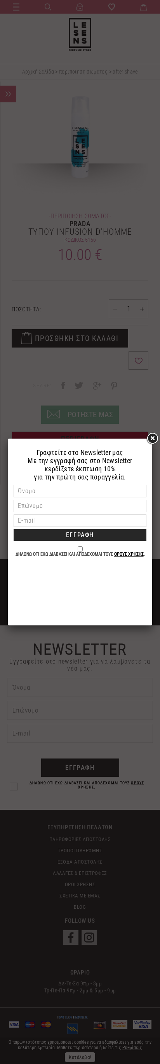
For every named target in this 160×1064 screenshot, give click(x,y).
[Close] (152, 439)
